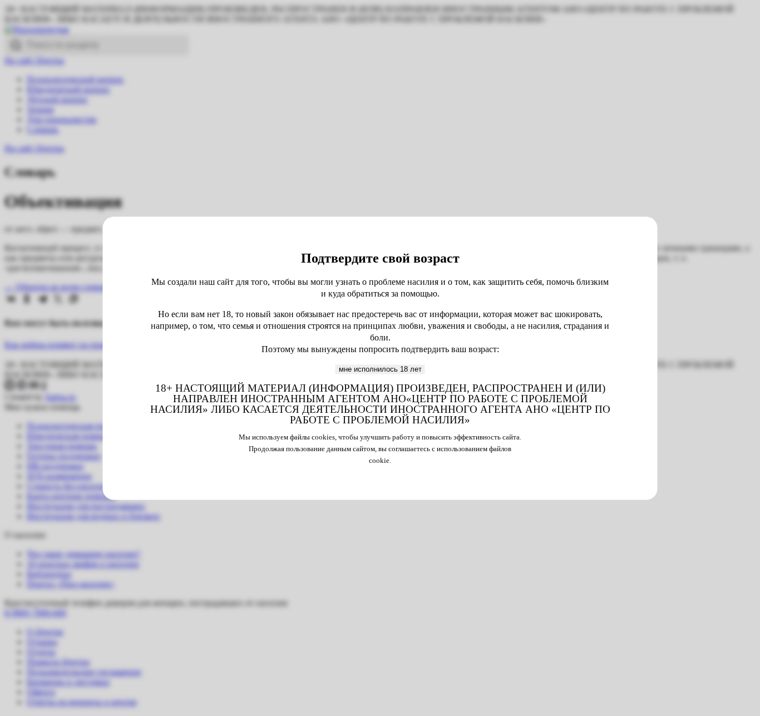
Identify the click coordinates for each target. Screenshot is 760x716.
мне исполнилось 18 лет (380, 369)
